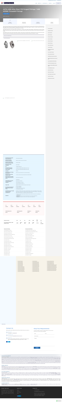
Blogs (54, 3)
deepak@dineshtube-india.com (52, 0)
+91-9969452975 (59, 0)
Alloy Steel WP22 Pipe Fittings (50, 374)
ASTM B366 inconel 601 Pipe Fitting (38, 367)
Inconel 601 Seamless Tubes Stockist (52, 366)
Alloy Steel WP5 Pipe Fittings (16, 374)
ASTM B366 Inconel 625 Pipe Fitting (48, 367)
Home (36, 3)
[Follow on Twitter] (8, 341)
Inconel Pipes (3, 366)
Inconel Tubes (35, 366)
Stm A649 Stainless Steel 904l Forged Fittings (10, 359)
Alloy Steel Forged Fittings (52, 372)
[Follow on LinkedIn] (9, 341)
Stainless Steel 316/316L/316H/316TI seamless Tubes (8, 363)
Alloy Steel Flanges (4, 372)
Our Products (45, 3)
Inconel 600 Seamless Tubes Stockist (42, 366)
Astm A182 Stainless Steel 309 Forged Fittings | (28, 360)
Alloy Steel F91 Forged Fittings (28, 373)
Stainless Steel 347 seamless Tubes (30, 363)
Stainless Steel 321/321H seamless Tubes (20, 363)
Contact (58, 3)
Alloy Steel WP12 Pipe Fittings (33, 374)
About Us (39, 3)
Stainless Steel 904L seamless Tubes (40, 363)
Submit (37, 347)
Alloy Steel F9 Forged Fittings (37, 373)
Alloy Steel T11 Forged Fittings (10, 373)
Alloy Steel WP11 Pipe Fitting (24, 374)
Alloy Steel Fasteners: (54, 373)
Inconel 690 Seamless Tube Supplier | (14, 367)
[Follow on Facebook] (6, 341)
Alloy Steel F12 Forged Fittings (19, 373)
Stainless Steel (4, 316)
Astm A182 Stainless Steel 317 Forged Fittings (16, 360)
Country (50, 3)
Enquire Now (6, 13)
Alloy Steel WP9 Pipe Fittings (41, 374)
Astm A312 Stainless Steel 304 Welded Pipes (46, 360)
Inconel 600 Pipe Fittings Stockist (29, 367)
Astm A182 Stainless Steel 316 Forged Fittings (36, 359)
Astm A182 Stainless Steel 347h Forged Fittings (48, 359)
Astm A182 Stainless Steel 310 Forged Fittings (23, 359)
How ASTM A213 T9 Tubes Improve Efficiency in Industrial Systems (7, 314)
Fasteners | (3, 374)
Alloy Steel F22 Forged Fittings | (46, 373)
